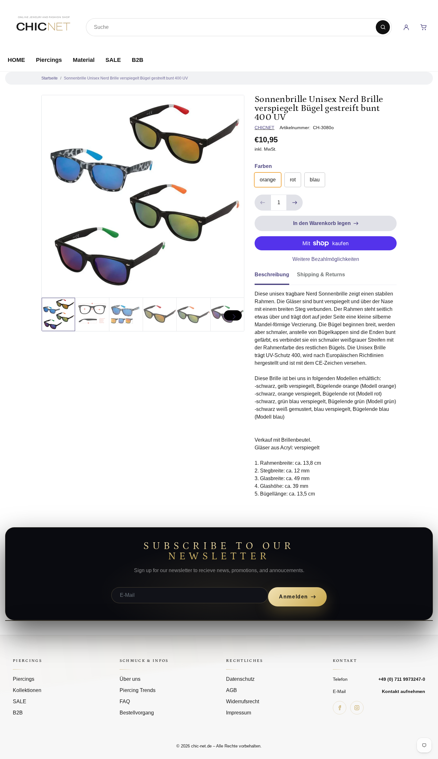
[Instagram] (357, 707)
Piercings (49, 60)
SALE (113, 60)
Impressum (238, 712)
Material (84, 60)
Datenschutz (240, 679)
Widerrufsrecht (242, 701)
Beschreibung (272, 274)
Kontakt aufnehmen (403, 691)
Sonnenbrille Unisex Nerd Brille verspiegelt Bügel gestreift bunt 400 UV (126, 78)
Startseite (49, 78)
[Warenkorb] (423, 27)
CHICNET (264, 127)
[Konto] (406, 27)
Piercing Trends (138, 690)
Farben (263, 166)
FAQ (125, 701)
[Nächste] (233, 315)
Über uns (130, 679)
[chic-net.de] (43, 26)
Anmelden (293, 596)
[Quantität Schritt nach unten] (263, 203)
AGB (231, 690)
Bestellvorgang (137, 712)
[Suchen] (383, 27)
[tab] (276, 276)
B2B (137, 60)
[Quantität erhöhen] (295, 203)
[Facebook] (339, 707)
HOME (16, 60)
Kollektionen (27, 690)
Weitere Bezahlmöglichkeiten (325, 259)
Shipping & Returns (321, 274)
